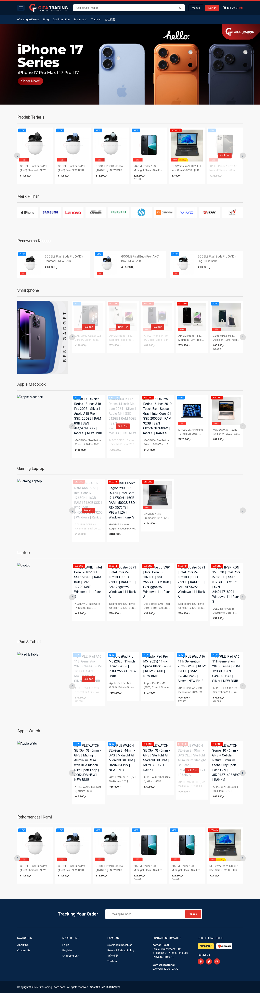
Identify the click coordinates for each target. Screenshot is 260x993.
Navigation (25, 938)
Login (65, 944)
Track (193, 914)
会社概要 (110, 19)
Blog (46, 19)
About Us (22, 944)
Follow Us (204, 954)
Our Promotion (61, 19)
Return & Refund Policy (120, 950)
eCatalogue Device (28, 19)
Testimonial (80, 19)
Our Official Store (210, 938)
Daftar (212, 7)
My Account (70, 938)
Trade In (96, 19)
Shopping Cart (70, 955)
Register (67, 950)
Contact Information (167, 938)
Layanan (113, 938)
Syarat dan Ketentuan (119, 944)
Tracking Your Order (78, 914)
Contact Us (23, 950)
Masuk (196, 7)
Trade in (112, 961)
